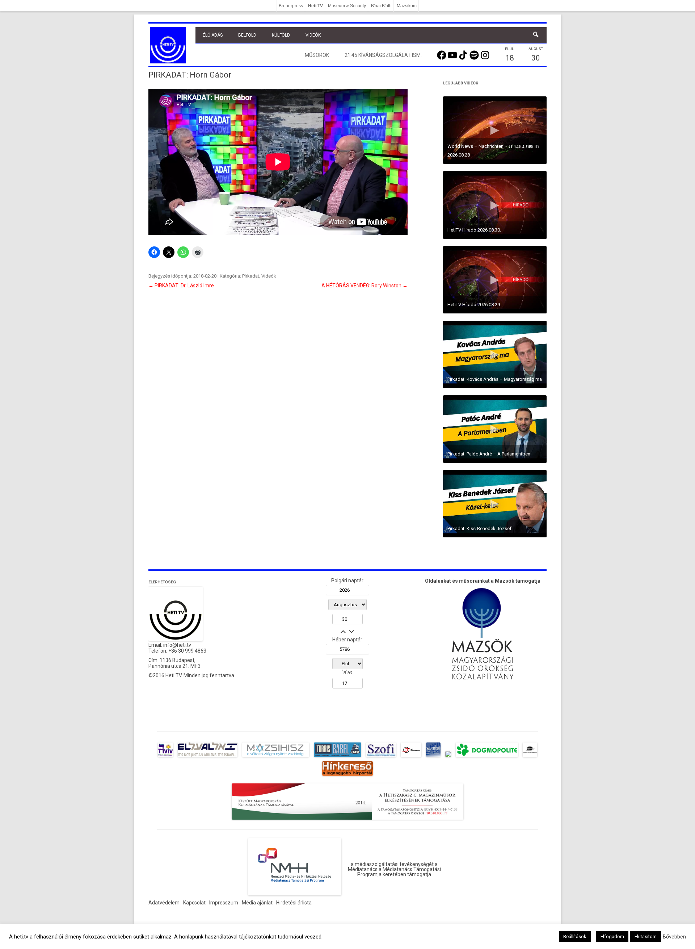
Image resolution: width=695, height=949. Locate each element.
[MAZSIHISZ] (275, 757)
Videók (313, 35)
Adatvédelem (164, 903)
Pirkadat (250, 276)
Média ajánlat (257, 903)
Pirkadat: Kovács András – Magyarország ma (494, 379)
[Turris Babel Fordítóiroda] (337, 757)
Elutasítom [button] (646, 936)
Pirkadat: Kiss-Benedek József (479, 528)
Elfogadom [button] (612, 936)
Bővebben (674, 936)
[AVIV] (165, 757)
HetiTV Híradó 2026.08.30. (474, 230)
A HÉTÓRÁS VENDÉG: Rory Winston (364, 285)
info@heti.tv (177, 645)
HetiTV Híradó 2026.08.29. (474, 304)
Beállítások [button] (574, 936)
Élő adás (213, 35)
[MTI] (411, 757)
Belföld (247, 35)
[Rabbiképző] (448, 757)
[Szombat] (433, 757)
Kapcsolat (194, 903)
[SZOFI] (381, 757)
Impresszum (223, 903)
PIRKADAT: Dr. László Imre (181, 285)
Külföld (281, 35)
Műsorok (317, 55)
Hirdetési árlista (294, 903)
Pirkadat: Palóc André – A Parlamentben (488, 454)
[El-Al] (207, 757)
